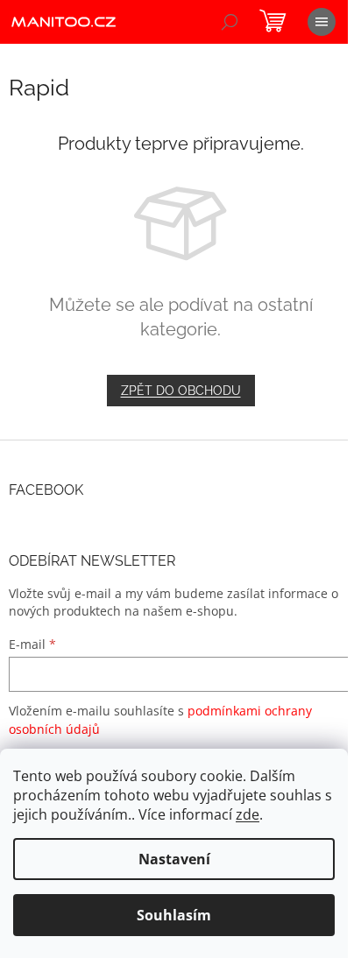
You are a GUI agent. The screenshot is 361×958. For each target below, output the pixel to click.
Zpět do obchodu (181, 391)
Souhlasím (174, 915)
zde (247, 814)
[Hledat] (229, 21)
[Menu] (321, 21)
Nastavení (174, 859)
